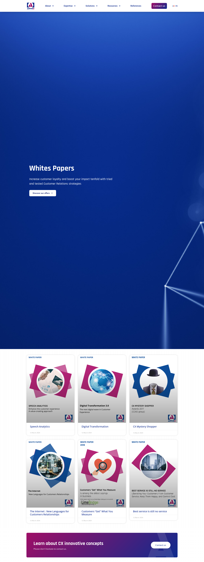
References (135, 6)
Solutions (90, 6)
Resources (112, 6)
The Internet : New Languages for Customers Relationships (49, 513)
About (48, 6)
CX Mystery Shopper (145, 426)
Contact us (159, 5)
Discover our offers (41, 193)
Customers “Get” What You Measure (97, 513)
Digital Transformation (95, 426)
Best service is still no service (150, 511)
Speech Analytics (40, 426)
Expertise (68, 6)
